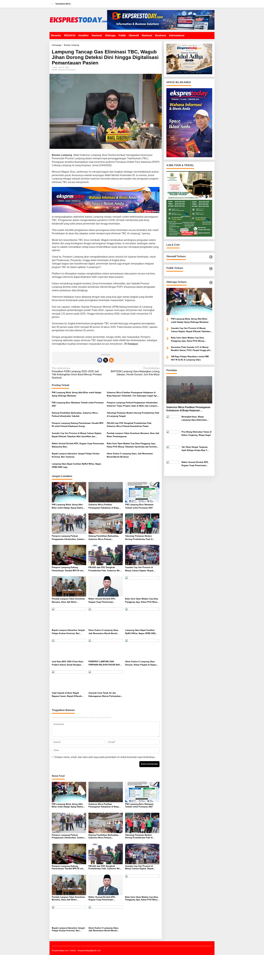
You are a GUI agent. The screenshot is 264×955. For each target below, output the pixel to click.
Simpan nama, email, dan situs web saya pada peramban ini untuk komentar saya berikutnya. (104, 757)
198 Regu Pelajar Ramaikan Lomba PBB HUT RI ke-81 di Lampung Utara (190, 358)
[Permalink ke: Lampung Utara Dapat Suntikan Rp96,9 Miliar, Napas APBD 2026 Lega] (142, 617)
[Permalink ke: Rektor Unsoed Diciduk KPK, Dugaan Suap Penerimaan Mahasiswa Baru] (105, 586)
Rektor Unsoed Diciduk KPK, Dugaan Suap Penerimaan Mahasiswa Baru (78, 445)
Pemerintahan (70, 70)
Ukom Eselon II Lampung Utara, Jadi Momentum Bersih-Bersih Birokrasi (130, 455)
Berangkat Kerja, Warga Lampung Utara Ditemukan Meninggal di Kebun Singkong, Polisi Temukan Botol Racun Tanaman (196, 418)
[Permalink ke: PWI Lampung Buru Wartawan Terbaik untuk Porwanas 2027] (142, 492)
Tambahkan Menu (63, 4)
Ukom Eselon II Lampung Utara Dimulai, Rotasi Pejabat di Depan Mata (140, 663)
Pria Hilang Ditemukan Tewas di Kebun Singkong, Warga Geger (197, 433)
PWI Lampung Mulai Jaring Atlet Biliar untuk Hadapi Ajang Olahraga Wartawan (76, 394)
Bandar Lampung (58, 70)
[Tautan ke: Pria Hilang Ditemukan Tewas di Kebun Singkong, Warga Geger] (172, 436)
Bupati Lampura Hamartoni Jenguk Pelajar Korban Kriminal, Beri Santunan (75, 455)
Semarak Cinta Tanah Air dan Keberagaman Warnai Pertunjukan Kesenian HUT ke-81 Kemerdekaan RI (104, 695)
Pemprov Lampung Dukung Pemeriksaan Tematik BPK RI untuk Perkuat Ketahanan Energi (77, 425)
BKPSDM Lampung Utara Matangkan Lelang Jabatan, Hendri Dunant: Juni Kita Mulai (135, 371)
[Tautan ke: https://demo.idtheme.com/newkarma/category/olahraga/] (211, 282)
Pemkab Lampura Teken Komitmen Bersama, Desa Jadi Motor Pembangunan (133, 435)
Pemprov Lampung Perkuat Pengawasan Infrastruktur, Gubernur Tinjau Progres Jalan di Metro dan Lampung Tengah (132, 404)
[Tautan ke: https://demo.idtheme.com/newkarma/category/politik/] (211, 268)
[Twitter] (105, 360)
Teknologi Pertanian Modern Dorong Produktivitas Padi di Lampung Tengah (133, 414)
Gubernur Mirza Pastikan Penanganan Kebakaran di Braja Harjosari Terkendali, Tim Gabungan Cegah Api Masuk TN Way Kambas (132, 394)
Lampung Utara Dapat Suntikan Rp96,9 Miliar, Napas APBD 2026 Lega (76, 465)
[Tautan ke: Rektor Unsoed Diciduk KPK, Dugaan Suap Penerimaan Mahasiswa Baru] (172, 467)
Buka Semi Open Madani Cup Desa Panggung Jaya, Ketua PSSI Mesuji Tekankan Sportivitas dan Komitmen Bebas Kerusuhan (133, 445)
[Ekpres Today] (78, 19)
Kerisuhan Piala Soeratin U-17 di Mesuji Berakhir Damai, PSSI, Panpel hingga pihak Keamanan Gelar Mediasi (191, 349)
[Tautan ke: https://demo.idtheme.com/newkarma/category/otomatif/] (211, 257)
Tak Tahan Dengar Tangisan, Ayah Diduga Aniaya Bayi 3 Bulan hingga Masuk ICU (195, 449)
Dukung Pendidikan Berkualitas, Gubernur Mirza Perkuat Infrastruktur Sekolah (75, 414)
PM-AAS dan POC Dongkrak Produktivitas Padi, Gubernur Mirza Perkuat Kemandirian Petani (129, 425)
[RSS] (111, 360)
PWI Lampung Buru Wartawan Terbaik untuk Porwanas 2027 (78, 404)
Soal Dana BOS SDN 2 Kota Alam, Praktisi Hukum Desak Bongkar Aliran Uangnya (68, 663)
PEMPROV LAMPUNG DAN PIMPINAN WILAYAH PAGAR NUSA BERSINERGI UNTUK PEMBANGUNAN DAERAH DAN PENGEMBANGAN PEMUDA (104, 663)
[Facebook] (99, 360)
